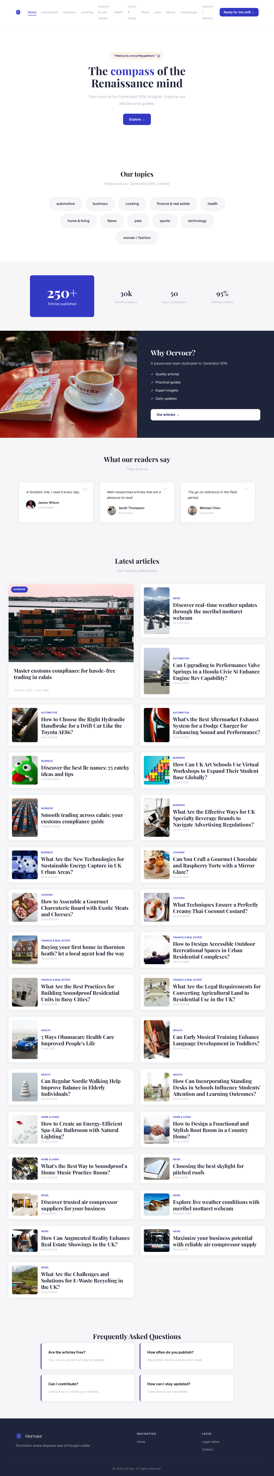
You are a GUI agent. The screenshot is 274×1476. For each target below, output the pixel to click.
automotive (50, 12)
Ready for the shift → (239, 12)
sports (171, 12)
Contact (207, 1449)
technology (189, 12)
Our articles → (168, 415)
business (69, 12)
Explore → (137, 119)
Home (32, 12)
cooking (87, 12)
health (118, 12)
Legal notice (210, 1441)
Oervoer (33, 1436)
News (145, 12)
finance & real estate (103, 12)
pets (158, 12)
